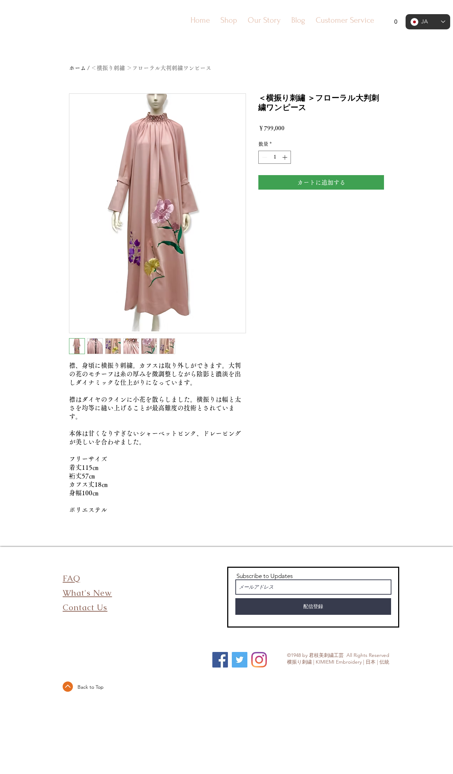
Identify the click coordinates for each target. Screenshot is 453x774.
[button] (391, 21)
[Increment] (285, 157)
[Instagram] (259, 660)
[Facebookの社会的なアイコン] (220, 660)
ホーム (77, 68)
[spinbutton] (274, 157)
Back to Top (91, 687)
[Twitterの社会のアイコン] (239, 660)
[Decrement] (263, 157)
